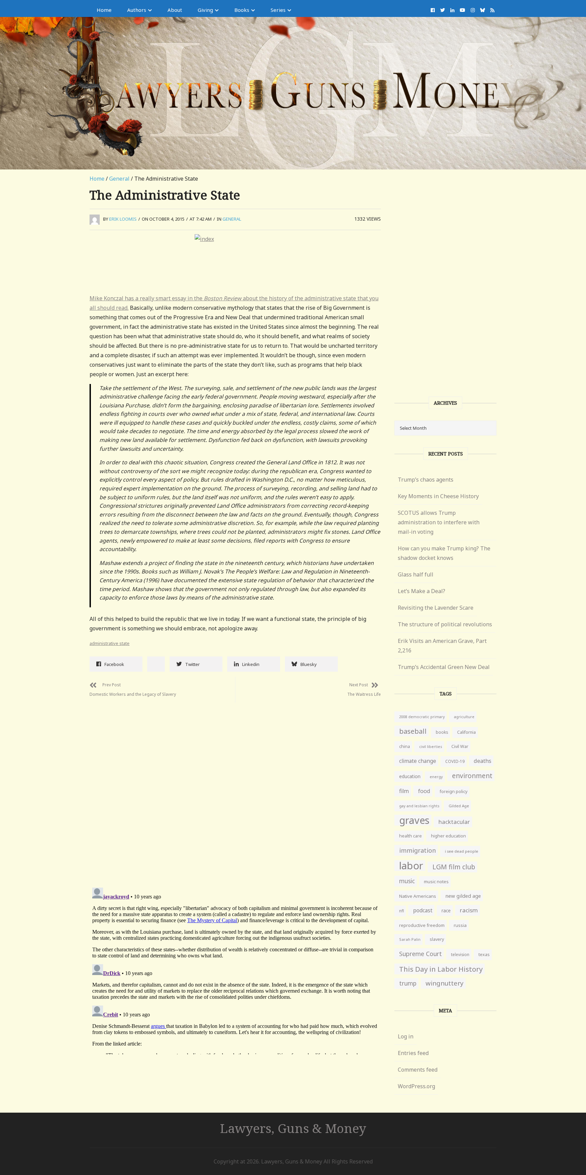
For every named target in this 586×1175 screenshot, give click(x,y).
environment (472, 775)
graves (414, 820)
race (446, 911)
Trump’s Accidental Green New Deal (444, 667)
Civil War (459, 746)
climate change (417, 761)
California (466, 732)
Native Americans (417, 896)
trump (407, 983)
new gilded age (463, 895)
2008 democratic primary (422, 716)
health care (410, 836)
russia (460, 925)
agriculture (464, 716)
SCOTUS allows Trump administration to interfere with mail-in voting (439, 522)
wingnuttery (445, 983)
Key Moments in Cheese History (438, 496)
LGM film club (453, 866)
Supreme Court (420, 954)
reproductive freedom (422, 925)
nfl (401, 911)
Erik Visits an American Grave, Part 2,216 (442, 645)
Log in (405, 1036)
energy (436, 776)
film (404, 791)
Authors (136, 9)
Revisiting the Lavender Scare (435, 607)
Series (278, 9)
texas (484, 954)
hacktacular (454, 822)
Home (104, 9)
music (407, 881)
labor (411, 865)
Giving (205, 9)
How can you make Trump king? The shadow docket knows (444, 553)
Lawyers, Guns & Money (293, 1128)
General (119, 178)
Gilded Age (459, 805)
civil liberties (430, 746)
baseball (413, 731)
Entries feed (413, 1053)
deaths (482, 761)
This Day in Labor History (441, 969)
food (424, 791)
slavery (437, 939)
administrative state (110, 643)
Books (241, 9)
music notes (436, 881)
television (460, 954)
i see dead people (461, 851)
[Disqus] (235, 787)
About (175, 9)
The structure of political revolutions (445, 624)
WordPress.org (416, 1086)
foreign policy (453, 791)
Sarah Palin (410, 939)
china (404, 746)
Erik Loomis (123, 219)
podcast (422, 910)
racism (469, 910)
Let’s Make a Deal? (421, 591)
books (442, 732)
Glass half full (415, 574)
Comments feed (417, 1069)
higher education (448, 836)
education (410, 776)
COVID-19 (455, 761)
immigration (417, 850)
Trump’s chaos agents (425, 479)
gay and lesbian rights (419, 805)
